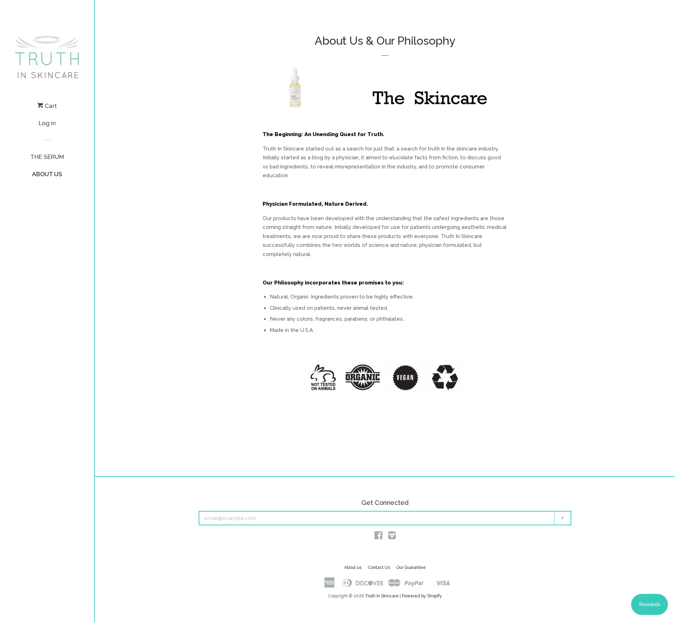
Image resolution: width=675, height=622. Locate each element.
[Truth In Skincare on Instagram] (392, 537)
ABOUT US (47, 174)
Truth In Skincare (382, 596)
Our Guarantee (411, 567)
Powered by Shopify (422, 596)
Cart (50, 105)
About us (352, 567)
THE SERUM (47, 156)
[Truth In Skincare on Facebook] (378, 537)
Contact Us (379, 567)
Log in (47, 123)
